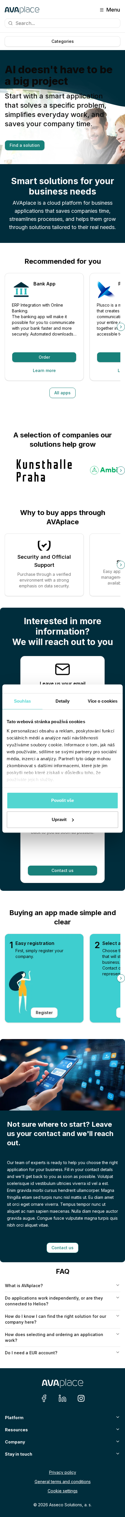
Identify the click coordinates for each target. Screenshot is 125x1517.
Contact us (62, 870)
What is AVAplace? (24, 1285)
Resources (16, 1429)
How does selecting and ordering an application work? (54, 1337)
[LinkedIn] (62, 1398)
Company (15, 1441)
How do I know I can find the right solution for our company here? (55, 1319)
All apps (62, 392)
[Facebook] (44, 1398)
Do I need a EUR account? (31, 1352)
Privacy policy (62, 1472)
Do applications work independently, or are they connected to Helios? (54, 1301)
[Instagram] (81, 1398)
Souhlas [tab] (22, 701)
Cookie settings (63, 1490)
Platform (14, 1417)
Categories (62, 41)
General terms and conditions (63, 1481)
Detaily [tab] (63, 701)
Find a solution (25, 145)
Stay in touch (18, 1454)
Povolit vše (62, 800)
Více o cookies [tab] (102, 701)
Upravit (59, 819)
